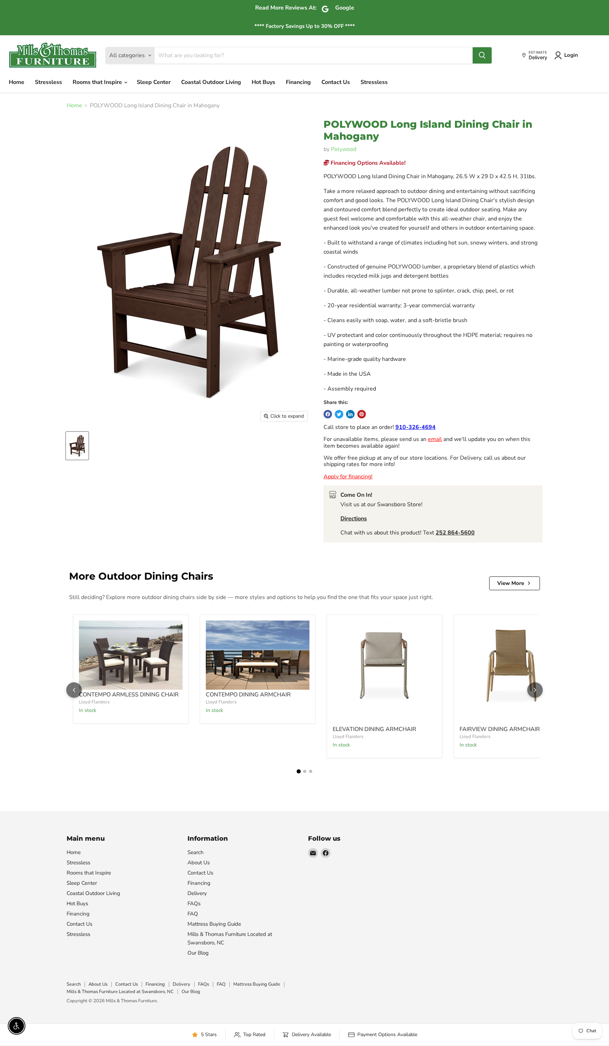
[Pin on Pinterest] (361, 414)
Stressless (48, 82)
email (435, 439)
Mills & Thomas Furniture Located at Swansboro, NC (120, 991)
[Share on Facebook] (328, 414)
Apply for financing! (348, 476)
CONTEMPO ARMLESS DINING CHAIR (129, 695)
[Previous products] (74, 690)
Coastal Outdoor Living (211, 82)
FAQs (194, 903)
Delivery (197, 893)
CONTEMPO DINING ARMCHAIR (248, 695)
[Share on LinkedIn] (350, 414)
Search (195, 852)
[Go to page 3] (310, 771)
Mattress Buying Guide (214, 923)
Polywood (343, 149)
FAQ (192, 913)
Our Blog (198, 952)
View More (510, 583)
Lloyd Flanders (94, 702)
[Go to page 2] (304, 771)
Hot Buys (263, 82)
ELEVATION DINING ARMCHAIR (374, 729)
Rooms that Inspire (98, 82)
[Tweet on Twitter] (339, 414)
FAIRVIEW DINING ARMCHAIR (500, 729)
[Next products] (535, 690)
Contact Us (335, 82)
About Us (198, 862)
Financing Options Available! (367, 163)
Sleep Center (154, 82)
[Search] (482, 55)
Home (16, 82)
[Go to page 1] (298, 771)
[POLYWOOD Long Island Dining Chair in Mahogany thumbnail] (77, 446)
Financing (298, 82)
